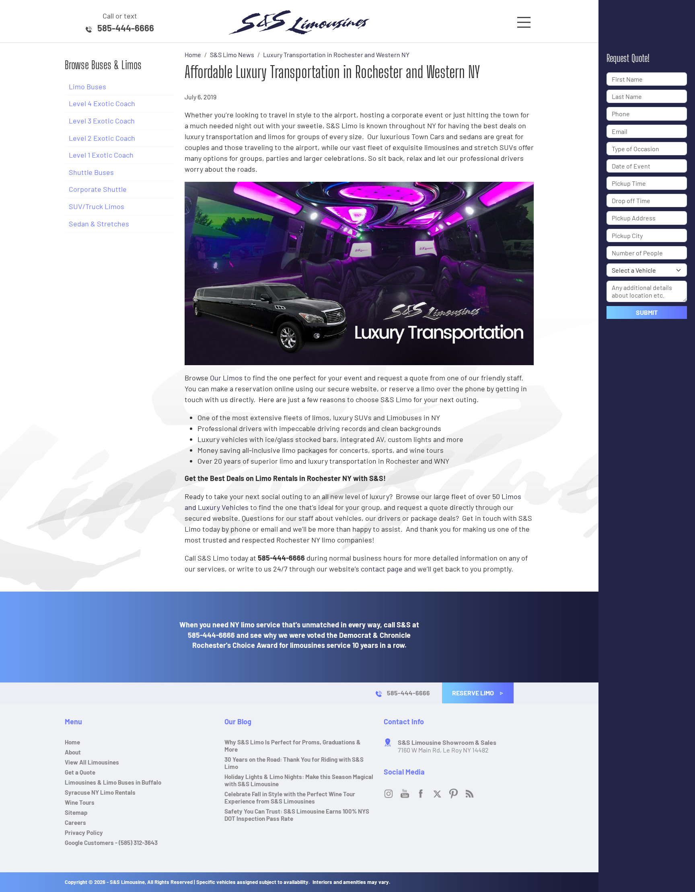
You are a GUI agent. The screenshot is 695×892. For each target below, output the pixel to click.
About (73, 752)
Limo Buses (87, 86)
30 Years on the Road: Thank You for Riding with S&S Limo (294, 763)
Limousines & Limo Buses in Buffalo (113, 782)
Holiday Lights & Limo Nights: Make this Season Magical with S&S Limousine (298, 780)
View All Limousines (92, 762)
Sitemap (76, 812)
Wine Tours (80, 802)
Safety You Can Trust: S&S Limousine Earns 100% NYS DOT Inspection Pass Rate (296, 815)
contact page (382, 568)
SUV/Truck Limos (96, 206)
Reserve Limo (473, 693)
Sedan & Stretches (99, 223)
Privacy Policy (84, 832)
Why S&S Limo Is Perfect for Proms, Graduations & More (292, 745)
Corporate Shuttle (98, 189)
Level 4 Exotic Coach (102, 103)
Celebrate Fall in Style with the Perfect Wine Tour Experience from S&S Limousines (289, 797)
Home (72, 742)
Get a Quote (80, 772)
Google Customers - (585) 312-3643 (111, 842)
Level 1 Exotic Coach (101, 154)
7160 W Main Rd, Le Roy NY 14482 (447, 746)
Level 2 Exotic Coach (102, 138)
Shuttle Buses (91, 172)
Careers (75, 822)
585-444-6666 (125, 28)
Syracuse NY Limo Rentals (100, 792)
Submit (647, 312)
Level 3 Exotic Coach (102, 120)
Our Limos (226, 377)
